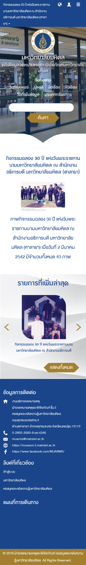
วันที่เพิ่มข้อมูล (28, 94)
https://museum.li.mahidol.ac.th (33, 445)
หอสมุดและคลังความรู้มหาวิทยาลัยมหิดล (27, 488)
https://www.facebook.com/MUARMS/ (38, 451)
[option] (43, 326)
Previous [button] (7, 327)
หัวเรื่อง (71, 87)
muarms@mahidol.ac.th (28, 439)
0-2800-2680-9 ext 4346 (29, 433)
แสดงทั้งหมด (61, 367)
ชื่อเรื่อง (54, 87)
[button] (59, 4)
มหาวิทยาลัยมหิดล (14, 480)
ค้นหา (43, 118)
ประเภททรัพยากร (58, 94)
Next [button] (78, 327)
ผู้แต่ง (38, 87)
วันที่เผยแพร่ (19, 87)
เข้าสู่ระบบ (9, 472)
